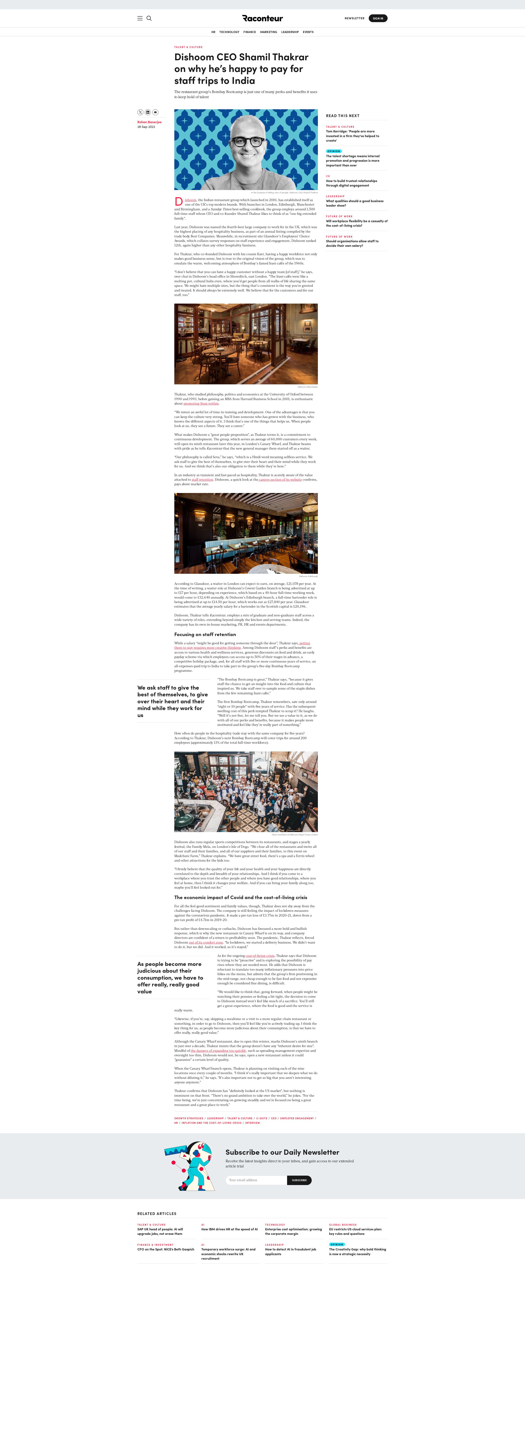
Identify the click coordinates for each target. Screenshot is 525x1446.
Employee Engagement (297, 1118)
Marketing (268, 32)
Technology (229, 32)
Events (308, 32)
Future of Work (339, 216)
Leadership (290, 32)
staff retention (202, 480)
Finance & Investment (155, 1244)
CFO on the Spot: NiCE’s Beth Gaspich (165, 1249)
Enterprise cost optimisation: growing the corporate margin (293, 1231)
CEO (274, 1118)
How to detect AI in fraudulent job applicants (290, 1251)
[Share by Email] (155, 112)
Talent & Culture (188, 47)
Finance (249, 32)
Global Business (343, 1224)
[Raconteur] (262, 18)
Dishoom (190, 200)
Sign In (378, 18)
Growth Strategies (188, 1118)
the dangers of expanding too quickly (218, 1051)
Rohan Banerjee (149, 122)
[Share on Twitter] (140, 112)
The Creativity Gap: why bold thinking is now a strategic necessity (357, 1251)
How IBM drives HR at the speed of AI (229, 1229)
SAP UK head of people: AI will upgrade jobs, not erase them (160, 1231)
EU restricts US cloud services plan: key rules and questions (355, 1231)
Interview (252, 1122)
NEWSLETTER (355, 18)
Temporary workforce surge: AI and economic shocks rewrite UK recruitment (228, 1253)
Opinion (334, 151)
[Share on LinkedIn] (148, 112)
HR (213, 32)
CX (328, 176)
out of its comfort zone (206, 942)
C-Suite (261, 1118)
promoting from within (201, 403)
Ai (203, 1224)
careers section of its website (280, 480)
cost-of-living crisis (260, 956)
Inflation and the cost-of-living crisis (212, 1122)
